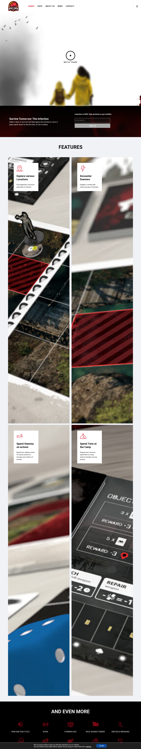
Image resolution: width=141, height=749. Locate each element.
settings (88, 747)
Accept (101, 746)
